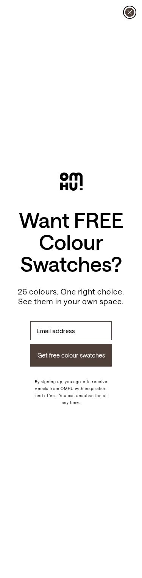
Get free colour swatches (71, 355)
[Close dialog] (129, 12)
